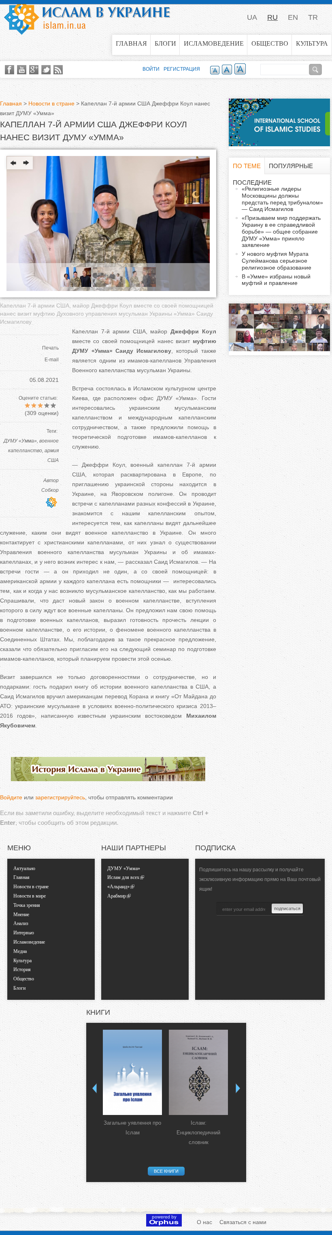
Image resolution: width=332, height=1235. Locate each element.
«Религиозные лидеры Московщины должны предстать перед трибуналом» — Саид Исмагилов (282, 198)
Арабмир (116, 896)
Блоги (165, 43)
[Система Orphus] (164, 1224)
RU (272, 17)
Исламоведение (214, 43)
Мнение (21, 914)
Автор (51, 480)
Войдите (11, 797)
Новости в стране (51, 103)
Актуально (24, 868)
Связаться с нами (242, 1222)
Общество (269, 43)
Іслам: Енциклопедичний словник (198, 1132)
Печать (50, 348)
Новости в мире (29, 896)
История (22, 969)
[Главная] (87, 17)
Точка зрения (26, 905)
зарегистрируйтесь (60, 797)
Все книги (166, 1171)
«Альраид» (118, 886)
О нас (204, 1222)
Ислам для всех (123, 877)
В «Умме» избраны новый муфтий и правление (276, 280)
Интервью (23, 933)
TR (313, 17)
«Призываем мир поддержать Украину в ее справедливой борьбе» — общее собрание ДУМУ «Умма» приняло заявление (281, 231)
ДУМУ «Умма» (20, 441)
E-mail (52, 359)
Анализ (20, 923)
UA (252, 17)
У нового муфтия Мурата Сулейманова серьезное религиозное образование (276, 261)
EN (293, 17)
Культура (312, 43)
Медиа (20, 951)
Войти (151, 69)
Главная (131, 43)
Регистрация (182, 69)
